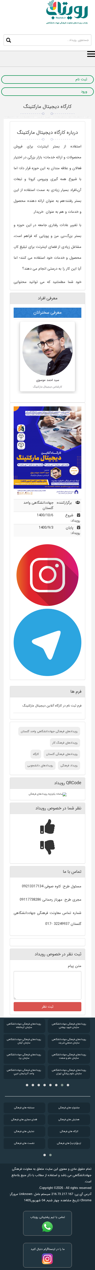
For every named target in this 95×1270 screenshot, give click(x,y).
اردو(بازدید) (69, 1143)
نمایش (24, 1131)
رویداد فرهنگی (69, 765)
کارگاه (36, 754)
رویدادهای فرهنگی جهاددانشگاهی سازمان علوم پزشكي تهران (69, 1071)
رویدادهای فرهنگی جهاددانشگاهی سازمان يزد (24, 1056)
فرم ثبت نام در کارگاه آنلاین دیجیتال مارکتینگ (51, 705)
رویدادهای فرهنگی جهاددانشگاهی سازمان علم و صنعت (69, 1056)
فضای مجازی (24, 1119)
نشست (24, 1143)
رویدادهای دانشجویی (40, 765)
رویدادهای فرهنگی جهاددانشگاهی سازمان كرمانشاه (24, 1025)
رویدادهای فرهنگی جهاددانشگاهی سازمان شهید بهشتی (69, 1025)
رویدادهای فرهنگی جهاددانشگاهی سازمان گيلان (24, 1041)
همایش (68, 1119)
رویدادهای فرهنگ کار (65, 742)
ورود (84, 91)
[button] (68, 1085)
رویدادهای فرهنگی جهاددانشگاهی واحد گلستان (49, 731)
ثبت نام (81, 79)
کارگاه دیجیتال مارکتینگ (47, 106)
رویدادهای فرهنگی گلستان (62, 754)
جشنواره (69, 1108)
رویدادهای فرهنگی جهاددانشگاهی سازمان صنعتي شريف (69, 1041)
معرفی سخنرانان (47, 312)
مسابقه (24, 1108)
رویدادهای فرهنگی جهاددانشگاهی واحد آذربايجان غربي (24, 1071)
